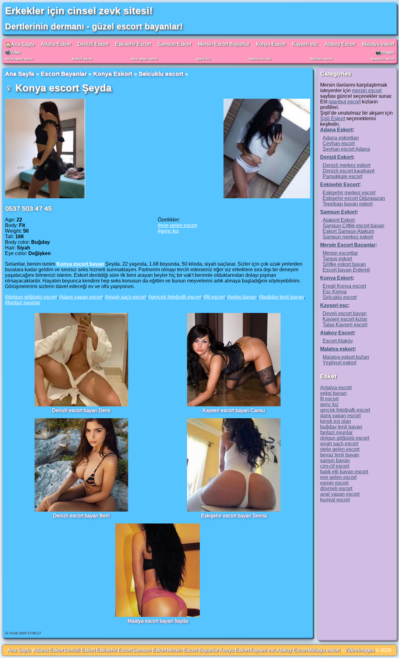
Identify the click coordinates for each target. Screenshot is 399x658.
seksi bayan (243, 297)
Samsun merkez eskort (348, 236)
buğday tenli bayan (283, 297)
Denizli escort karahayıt (348, 170)
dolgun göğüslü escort (32, 297)
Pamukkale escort (342, 176)
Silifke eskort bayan (344, 264)
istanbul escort (345, 101)
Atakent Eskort (339, 220)
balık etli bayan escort (344, 471)
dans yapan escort (82, 297)
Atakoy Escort (340, 44)
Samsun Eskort (174, 44)
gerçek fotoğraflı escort (176, 297)
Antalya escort (336, 387)
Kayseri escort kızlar (345, 319)
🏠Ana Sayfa (19, 44)
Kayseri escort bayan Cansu (234, 410)
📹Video (12, 52)
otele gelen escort (339, 449)
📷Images (385, 52)
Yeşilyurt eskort (339, 362)
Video (351, 650)
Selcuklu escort (161, 73)
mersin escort (367, 90)
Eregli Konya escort (344, 286)
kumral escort (335, 499)
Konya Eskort (271, 44)
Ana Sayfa (19, 73)
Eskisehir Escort (133, 44)
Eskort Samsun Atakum (348, 231)
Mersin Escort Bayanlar (223, 44)
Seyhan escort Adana (346, 149)
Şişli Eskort (332, 118)
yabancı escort (383, 58)
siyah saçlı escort (127, 297)
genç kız (204, 58)
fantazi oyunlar (24, 302)
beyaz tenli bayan (339, 454)
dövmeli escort (336, 488)
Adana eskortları (341, 137)
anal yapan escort (20, 58)
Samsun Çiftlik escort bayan (353, 225)
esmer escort (334, 482)
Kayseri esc (305, 44)
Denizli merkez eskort (346, 165)
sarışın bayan (335, 460)
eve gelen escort (145, 58)
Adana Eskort (56, 44)
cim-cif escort (83, 58)
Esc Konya (335, 291)
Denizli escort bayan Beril (81, 515)
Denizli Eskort (93, 44)
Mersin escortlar (340, 253)
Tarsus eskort (337, 258)
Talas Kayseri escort (345, 324)
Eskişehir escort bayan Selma (234, 515)
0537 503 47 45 (28, 208)
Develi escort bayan (345, 313)
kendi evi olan (261, 58)
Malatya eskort (378, 44)
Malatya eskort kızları (346, 357)
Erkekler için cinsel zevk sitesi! (79, 10)
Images (366, 650)
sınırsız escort (322, 58)
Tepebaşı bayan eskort (348, 203)
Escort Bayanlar (64, 73)
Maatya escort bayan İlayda (157, 620)
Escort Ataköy (338, 340)
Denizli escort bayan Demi (81, 410)
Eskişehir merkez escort (349, 192)
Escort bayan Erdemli (346, 269)
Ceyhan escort (339, 143)
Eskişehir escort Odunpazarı (354, 198)
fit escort (215, 297)
